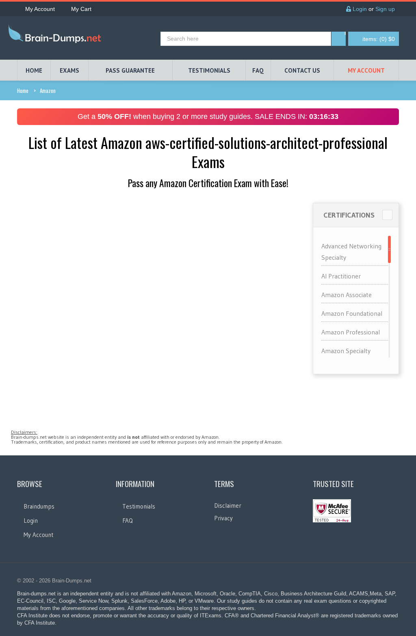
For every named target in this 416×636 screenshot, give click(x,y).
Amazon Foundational (351, 313)
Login (359, 9)
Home (22, 90)
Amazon (48, 90)
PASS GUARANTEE (130, 70)
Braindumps (39, 506)
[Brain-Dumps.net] (56, 35)
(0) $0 (378, 39)
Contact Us (302, 70)
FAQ (258, 70)
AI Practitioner (341, 276)
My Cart (81, 9)
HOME (34, 70)
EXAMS (69, 70)
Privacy (223, 518)
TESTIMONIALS (209, 70)
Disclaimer (227, 505)
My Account (40, 9)
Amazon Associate (346, 295)
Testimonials (138, 506)
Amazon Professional (350, 332)
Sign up (385, 9)
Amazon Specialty (345, 351)
